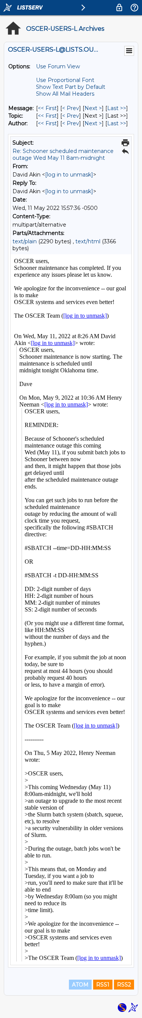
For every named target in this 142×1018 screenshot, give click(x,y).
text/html (87, 241)
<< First (47, 108)
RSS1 (102, 984)
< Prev (70, 108)
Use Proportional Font (65, 80)
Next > (93, 108)
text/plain (24, 241)
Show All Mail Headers (65, 93)
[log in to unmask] (69, 174)
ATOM (80, 984)
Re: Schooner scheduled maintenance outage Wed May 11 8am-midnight (63, 154)
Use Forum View (58, 66)
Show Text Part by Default (70, 87)
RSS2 (124, 984)
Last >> (116, 108)
